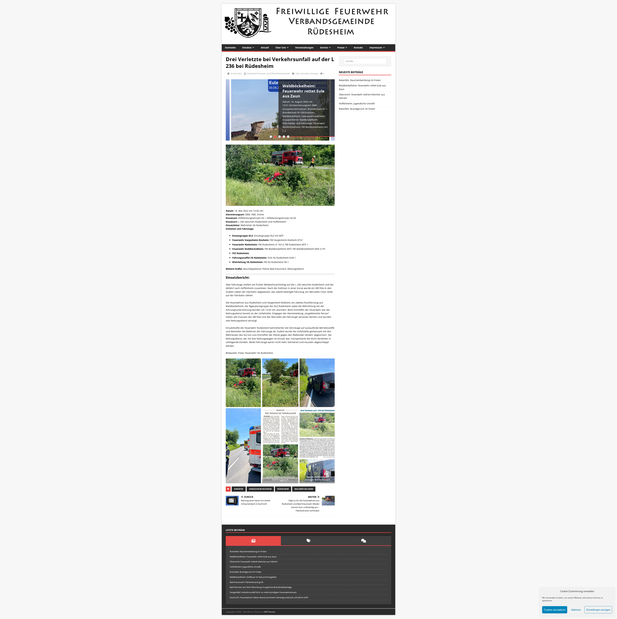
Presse (340, 47)
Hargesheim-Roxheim (260, 489)
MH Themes (269, 611)
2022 (297, 73)
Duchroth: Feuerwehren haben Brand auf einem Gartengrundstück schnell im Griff (269, 597)
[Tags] (308, 540)
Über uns (280, 47)
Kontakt (358, 47)
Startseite (230, 47)
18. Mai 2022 (236, 73)
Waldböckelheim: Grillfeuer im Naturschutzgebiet (253, 577)
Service (324, 47)
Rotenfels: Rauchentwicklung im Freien (360, 80)
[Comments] (363, 540)
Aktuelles (305, 73)
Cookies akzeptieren (554, 609)
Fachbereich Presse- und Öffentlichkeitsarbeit (268, 73)
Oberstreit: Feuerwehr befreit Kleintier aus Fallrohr (254, 561)
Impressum (375, 47)
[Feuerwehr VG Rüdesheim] (308, 42)
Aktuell (265, 47)
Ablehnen (576, 609)
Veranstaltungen (304, 47)
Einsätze (246, 47)
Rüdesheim (283, 489)
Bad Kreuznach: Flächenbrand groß (246, 582)
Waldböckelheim (304, 489)
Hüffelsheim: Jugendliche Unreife (357, 103)
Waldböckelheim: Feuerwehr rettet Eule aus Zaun (253, 556)
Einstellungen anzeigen (598, 609)
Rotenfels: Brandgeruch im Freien (357, 108)
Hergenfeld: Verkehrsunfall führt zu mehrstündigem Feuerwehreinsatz (263, 592)
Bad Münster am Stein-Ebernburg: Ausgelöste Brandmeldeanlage (261, 587)
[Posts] (253, 540)
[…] (284, 130)
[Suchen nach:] (365, 61)
